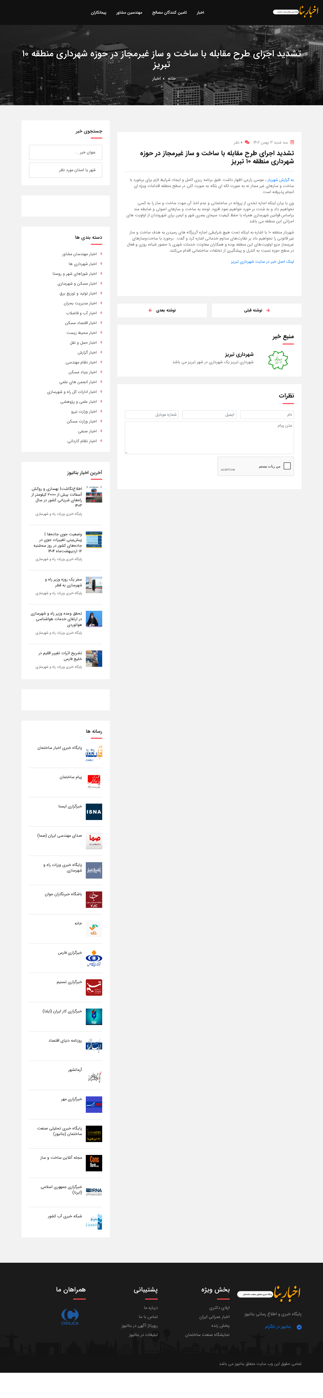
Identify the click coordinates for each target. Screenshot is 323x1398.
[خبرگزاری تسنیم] (94, 987)
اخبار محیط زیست (81, 333)
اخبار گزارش (87, 352)
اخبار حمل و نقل (83, 342)
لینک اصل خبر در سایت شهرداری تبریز (262, 261)
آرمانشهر (75, 1070)
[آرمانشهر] (94, 1075)
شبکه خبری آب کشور (65, 1216)
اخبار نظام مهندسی (81, 362)
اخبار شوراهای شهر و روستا (74, 274)
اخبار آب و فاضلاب (81, 313)
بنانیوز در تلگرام (278, 1326)
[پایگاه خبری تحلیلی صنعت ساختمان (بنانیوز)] (94, 1133)
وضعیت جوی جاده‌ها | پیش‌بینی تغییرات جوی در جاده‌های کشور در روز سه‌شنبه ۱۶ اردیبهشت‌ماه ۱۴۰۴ (58, 542)
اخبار (156, 78)
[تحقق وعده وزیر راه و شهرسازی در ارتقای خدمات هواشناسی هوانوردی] (94, 619)
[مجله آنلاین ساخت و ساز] (94, 1163)
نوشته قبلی (253, 310)
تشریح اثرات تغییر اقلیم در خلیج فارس (60, 656)
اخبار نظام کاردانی (82, 441)
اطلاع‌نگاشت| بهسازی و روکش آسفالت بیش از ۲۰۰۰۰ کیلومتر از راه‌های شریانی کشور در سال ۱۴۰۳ (57, 497)
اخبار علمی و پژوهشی (78, 402)
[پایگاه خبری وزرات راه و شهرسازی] (94, 870)
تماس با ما (148, 1316)
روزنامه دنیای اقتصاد (65, 1040)
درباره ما (151, 1307)
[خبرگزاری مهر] (94, 1104)
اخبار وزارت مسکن (82, 421)
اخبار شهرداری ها (83, 264)
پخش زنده (220, 1325)
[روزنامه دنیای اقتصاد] (94, 1046)
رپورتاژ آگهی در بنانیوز (140, 1325)
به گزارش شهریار (280, 180)
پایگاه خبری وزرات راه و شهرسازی (59, 514)
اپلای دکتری (219, 1307)
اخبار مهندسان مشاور (79, 254)
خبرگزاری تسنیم (69, 982)
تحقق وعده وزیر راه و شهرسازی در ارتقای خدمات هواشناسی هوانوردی (56, 619)
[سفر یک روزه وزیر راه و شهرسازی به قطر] (94, 585)
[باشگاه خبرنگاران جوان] (94, 899)
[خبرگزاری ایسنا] (94, 811)
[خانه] (94, 929)
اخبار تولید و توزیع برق (78, 293)
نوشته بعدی (166, 310)
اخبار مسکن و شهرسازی (77, 283)
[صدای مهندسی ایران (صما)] (94, 841)
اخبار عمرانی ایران (214, 1316)
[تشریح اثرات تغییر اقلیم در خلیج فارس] (94, 658)
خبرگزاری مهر (71, 1099)
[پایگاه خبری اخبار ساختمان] (94, 753)
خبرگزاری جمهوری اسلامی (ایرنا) (61, 1190)
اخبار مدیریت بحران (80, 303)
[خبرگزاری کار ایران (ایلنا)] (94, 1016)
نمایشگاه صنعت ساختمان (207, 1334)
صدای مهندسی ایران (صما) (59, 835)
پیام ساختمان (71, 777)
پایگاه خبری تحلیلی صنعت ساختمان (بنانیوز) (59, 1131)
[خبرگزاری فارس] (94, 958)
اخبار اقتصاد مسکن (81, 323)
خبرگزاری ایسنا (70, 806)
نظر (238, 142)
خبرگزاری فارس (70, 952)
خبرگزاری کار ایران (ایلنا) (62, 1011)
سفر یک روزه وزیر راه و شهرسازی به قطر (63, 582)
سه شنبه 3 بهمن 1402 (270, 142)
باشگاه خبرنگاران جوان (63, 894)
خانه (172, 78)
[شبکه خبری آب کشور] (94, 1221)
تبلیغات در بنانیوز (143, 1334)
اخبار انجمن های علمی (78, 382)
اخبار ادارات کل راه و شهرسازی (72, 392)
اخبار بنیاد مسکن (83, 372)
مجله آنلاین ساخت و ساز (61, 1157)
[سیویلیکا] (70, 1316)
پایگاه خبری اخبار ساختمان (60, 748)
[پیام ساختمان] (94, 782)
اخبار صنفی (87, 431)
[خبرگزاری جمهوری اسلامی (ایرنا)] (94, 1192)
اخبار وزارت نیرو (84, 411)
